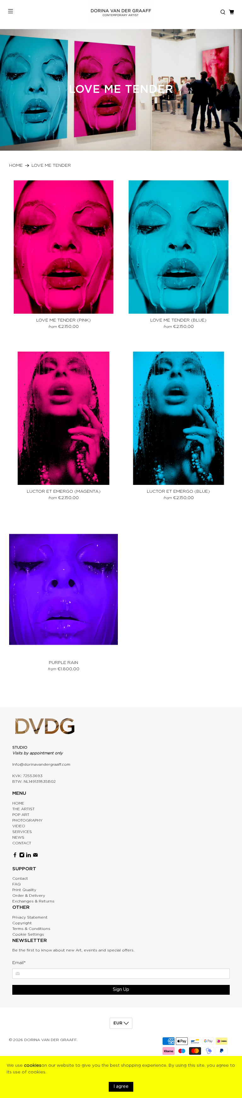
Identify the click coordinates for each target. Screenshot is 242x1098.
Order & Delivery (28, 895)
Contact (20, 878)
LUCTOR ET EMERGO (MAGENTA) (64, 491)
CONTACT (21, 843)
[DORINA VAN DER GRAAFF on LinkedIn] (28, 856)
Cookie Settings (28, 934)
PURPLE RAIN (63, 663)
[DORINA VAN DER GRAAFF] (121, 12)
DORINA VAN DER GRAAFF (50, 1040)
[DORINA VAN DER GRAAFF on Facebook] (15, 856)
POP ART (20, 815)
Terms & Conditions (31, 929)
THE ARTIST (23, 809)
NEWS (18, 837)
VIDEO (18, 826)
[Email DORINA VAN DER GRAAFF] (35, 856)
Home (16, 165)
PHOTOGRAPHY (27, 820)
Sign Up (121, 989)
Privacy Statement (30, 917)
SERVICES (22, 832)
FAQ (16, 884)
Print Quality (24, 890)
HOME (18, 803)
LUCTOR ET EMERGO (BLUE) (178, 491)
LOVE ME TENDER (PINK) (63, 320)
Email (19, 963)
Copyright (22, 923)
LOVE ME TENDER (51, 165)
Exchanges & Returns (33, 901)
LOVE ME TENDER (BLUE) (178, 320)
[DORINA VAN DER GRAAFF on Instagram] (22, 856)
